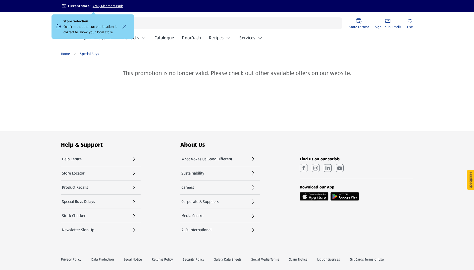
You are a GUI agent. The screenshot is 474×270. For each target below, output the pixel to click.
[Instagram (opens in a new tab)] (316, 168)
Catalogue (164, 39)
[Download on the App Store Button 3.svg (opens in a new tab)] (314, 196)
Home (65, 53)
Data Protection (102, 259)
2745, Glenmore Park (108, 6)
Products (130, 38)
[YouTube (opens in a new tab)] (340, 168)
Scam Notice (298, 259)
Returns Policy (162, 259)
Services (247, 38)
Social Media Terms (265, 259)
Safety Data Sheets (227, 259)
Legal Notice (133, 259)
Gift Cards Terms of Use (367, 259)
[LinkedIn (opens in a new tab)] (328, 168)
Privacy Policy (71, 259)
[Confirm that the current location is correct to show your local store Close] (124, 27)
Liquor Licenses (328, 259)
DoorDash (191, 39)
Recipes (216, 38)
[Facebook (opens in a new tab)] (304, 168)
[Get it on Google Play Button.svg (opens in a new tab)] (344, 196)
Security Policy (193, 259)
